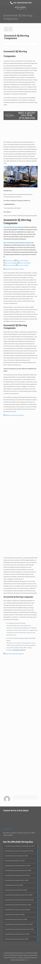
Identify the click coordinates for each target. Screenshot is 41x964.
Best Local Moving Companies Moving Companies (18, 242)
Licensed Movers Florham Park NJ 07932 (16, 890)
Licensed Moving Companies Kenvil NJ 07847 (17, 875)
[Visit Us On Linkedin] (22, 265)
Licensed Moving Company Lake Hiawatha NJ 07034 (19, 851)
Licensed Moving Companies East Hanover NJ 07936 (19, 929)
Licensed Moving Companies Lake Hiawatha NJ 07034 (19, 846)
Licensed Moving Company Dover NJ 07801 (17, 939)
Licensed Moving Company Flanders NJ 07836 (17, 909)
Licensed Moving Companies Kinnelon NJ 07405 (18, 870)
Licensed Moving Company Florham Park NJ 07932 (18, 895)
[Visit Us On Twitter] (9, 260)
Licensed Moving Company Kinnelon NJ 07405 (17, 865)
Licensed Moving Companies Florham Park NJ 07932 (19, 900)
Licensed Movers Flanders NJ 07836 (15, 914)
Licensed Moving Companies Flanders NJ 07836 (18, 904)
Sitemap (28, 960)
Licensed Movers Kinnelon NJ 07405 (15, 860)
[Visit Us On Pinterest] (24, 263)
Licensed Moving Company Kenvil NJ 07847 (17, 880)
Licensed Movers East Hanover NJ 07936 (16, 919)
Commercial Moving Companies (12, 227)
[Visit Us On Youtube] (10, 265)
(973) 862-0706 (22, 94)
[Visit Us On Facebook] (22, 260)
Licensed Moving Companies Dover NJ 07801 (17, 934)
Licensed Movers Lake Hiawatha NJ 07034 (16, 856)
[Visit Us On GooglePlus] (11, 263)
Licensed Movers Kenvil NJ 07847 (14, 885)
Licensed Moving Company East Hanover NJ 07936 (19, 924)
